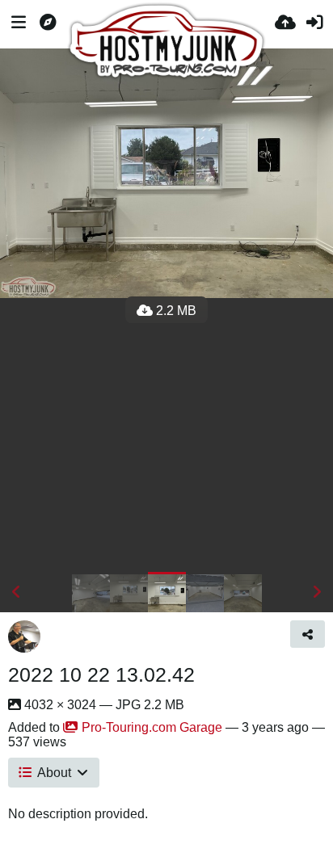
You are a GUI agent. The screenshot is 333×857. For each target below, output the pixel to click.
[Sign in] (314, 24)
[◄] (16, 592)
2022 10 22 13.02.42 (101, 674)
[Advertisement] (166, 435)
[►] (317, 592)
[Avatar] (24, 636)
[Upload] (285, 24)
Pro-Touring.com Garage (152, 727)
